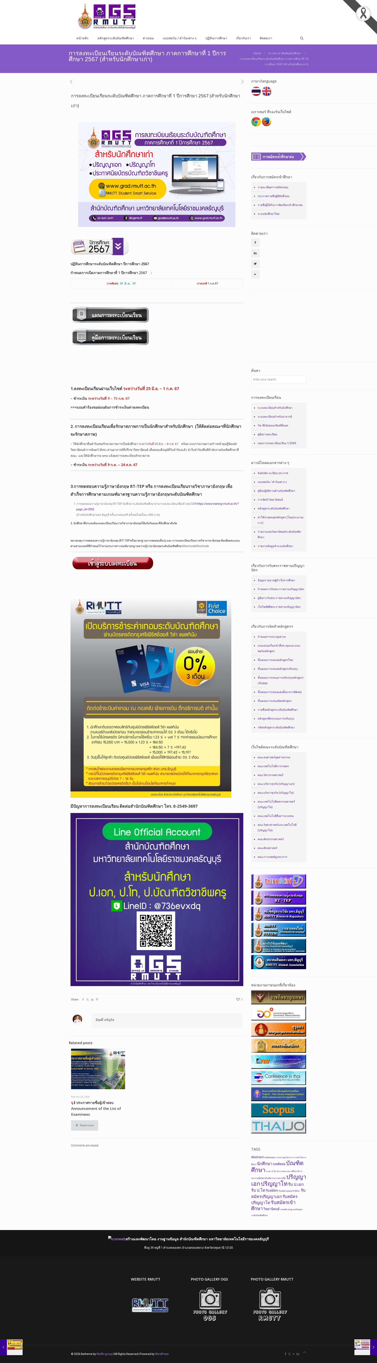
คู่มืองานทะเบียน (267, 434)
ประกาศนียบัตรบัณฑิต (261, 1178)
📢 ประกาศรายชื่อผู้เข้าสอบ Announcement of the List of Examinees (96, 1108)
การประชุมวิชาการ (284, 1157)
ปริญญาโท (274, 1183)
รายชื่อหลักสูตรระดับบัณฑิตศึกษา (278, 709)
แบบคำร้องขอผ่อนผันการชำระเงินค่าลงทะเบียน (112, 407)
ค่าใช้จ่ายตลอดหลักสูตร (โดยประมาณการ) (280, 520)
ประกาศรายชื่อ (279, 1178)
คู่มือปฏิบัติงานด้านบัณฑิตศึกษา (276, 490)
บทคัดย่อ (279, 1164)
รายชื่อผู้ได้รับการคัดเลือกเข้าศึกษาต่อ (280, 205)
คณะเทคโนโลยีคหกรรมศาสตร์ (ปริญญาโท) (276, 804)
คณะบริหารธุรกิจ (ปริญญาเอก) (276, 783)
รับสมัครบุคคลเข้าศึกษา (289, 1191)
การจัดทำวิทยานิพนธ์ (270, 499)
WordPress (162, 1354)
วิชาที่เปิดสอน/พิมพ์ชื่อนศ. (273, 425)
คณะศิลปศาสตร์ (267, 848)
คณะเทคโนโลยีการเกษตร (273, 766)
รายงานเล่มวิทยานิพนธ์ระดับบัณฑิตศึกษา (279, 534)
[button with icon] (255, 242)
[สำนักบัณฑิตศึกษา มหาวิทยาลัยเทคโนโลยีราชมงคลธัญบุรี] (107, 16)
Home (257, 53)
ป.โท (274, 1171)
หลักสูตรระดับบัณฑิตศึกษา (274, 508)
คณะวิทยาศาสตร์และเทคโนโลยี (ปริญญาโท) (277, 827)
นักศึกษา (264, 1163)
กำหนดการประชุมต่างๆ (272, 636)
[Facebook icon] (285, 1354)
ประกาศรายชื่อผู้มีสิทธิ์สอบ (273, 196)
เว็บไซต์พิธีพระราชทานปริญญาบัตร (279, 606)
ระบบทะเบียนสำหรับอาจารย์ (275, 416)
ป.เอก (268, 1171)
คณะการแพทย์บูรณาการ (272, 856)
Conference (269, 1157)
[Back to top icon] (304, 1352)
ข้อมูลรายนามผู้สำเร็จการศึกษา (276, 580)
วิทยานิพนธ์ (272, 1209)
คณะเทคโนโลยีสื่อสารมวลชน (276, 816)
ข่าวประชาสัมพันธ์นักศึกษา (284, 53)
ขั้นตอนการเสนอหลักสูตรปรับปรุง (278, 668)
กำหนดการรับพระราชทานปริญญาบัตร (281, 589)
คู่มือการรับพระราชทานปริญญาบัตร (279, 598)
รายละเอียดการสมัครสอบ (273, 187)
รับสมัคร (272, 1190)
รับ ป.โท (258, 1190)
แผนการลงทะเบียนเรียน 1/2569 (277, 443)
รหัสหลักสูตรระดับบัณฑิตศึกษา (276, 727)
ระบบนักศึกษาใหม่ (268, 213)
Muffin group (104, 1354)
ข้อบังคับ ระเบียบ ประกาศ (273, 473)
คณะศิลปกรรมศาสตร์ (271, 839)
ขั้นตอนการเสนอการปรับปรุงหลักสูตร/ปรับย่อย (281, 680)
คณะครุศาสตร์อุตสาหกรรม (274, 757)
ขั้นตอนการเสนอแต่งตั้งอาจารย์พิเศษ (280, 692)
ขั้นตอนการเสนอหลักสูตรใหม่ (275, 660)
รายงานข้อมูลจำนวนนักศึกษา (275, 546)
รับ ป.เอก (296, 1184)
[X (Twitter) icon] (289, 1354)
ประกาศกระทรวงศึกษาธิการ (289, 1171)
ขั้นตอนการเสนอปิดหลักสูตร (275, 700)
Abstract (257, 1157)
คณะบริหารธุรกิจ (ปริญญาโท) (276, 792)
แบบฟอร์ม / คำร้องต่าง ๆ (272, 482)
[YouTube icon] (293, 1354)
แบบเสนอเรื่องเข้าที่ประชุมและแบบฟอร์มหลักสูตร (279, 648)
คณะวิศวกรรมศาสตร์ (270, 775)
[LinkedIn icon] (297, 1354)
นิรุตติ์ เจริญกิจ (105, 1020)
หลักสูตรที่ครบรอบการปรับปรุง (276, 718)
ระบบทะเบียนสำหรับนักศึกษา (275, 407)
